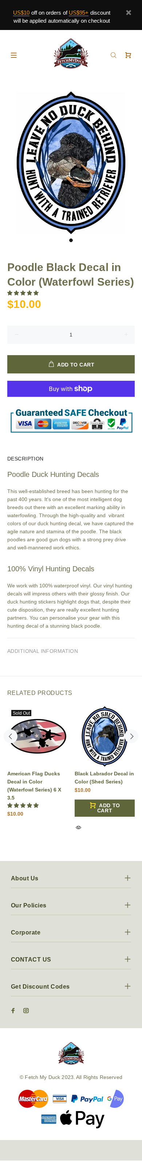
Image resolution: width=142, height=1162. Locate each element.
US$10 (21, 13)
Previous (10, 736)
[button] (23, 293)
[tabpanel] (71, 162)
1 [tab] (71, 240)
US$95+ (78, 13)
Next (131, 736)
